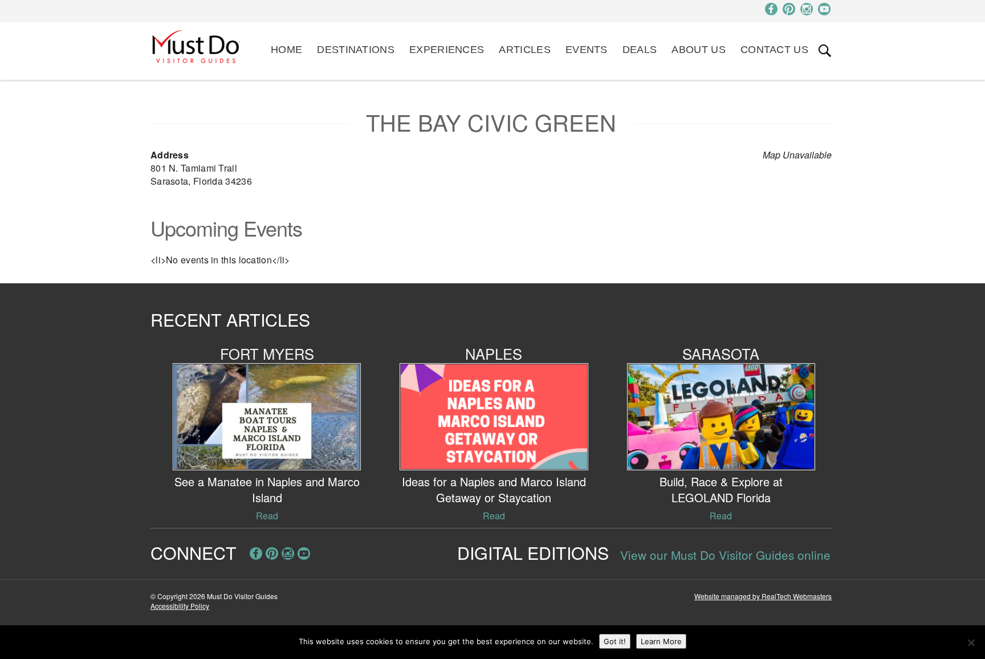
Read (267, 515)
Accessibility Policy (179, 606)
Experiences (446, 49)
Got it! (615, 641)
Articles (524, 49)
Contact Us (774, 49)
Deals (639, 49)
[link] (825, 51)
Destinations (355, 49)
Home (286, 49)
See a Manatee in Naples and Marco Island (267, 489)
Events (586, 49)
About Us (698, 49)
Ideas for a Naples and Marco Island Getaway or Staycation (494, 489)
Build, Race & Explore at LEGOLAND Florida (721, 489)
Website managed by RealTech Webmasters (763, 596)
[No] (970, 642)
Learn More (661, 641)
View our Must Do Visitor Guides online (725, 554)
